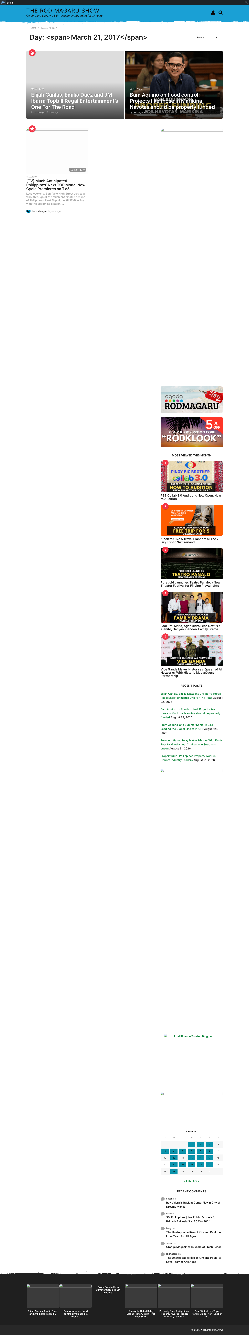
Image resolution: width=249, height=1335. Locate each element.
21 (183, 1164)
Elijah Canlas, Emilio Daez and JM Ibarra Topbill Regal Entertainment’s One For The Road (74, 101)
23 (200, 1164)
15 (192, 1158)
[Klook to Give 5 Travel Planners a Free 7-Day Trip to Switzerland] (192, 520)
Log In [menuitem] (10, 2)
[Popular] (32, 128)
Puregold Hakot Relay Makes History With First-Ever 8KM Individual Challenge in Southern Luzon (191, 744)
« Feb (187, 1181)
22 (192, 1164)
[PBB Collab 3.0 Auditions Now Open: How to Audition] (192, 476)
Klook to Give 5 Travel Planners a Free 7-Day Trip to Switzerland (190, 540)
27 (174, 1171)
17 (209, 1158)
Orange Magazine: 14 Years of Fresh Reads (194, 1247)
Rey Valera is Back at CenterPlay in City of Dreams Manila (193, 1204)
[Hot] (32, 52)
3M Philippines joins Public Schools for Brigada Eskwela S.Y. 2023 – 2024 (191, 1219)
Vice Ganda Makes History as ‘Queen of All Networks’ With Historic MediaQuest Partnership (192, 673)
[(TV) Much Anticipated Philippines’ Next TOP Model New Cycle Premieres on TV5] (57, 150)
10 (209, 1151)
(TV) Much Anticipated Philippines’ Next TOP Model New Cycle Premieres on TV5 (55, 185)
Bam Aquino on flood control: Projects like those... (76, 1314)
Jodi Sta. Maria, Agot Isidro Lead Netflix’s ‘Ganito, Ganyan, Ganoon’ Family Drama (190, 627)
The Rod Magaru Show (62, 10)
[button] (213, 12)
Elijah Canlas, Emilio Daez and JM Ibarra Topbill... (43, 1312)
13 (174, 1158)
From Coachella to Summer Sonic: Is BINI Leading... (108, 1290)
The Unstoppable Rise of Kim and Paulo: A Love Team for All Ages (193, 1234)
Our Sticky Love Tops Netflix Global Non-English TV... (207, 1314)
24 (209, 1164)
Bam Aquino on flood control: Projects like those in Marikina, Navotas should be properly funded (172, 101)
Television (31, 177)
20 (174, 1164)
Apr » (196, 1181)
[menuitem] (3, 2)
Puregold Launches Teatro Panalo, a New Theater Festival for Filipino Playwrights (190, 584)
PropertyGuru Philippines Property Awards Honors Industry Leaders (174, 1314)
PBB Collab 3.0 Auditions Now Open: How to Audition (191, 497)
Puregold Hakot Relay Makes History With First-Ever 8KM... (141, 1314)
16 (201, 1158)
